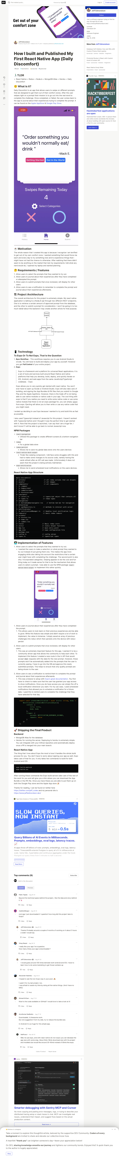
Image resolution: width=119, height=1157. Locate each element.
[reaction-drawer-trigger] (4, 78)
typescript (42, 69)
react (17, 69)
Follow (101, 15)
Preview (30, 888)
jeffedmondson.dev (59, 43)
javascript (33, 69)
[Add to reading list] (4, 92)
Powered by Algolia (59, 2)
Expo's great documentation (56, 679)
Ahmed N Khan (24, 998)
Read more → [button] (46, 1124)
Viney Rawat (23, 943)
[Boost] (4, 98)
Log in (100, 2)
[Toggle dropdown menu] (77, 798)
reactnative (24, 69)
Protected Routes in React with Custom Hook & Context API (99, 60)
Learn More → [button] (92, 127)
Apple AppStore (37, 103)
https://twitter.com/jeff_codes (26, 790)
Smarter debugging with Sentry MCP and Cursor (45, 1107)
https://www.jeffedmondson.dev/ (27, 793)
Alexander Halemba (25, 976)
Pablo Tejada (23, 895)
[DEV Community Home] (3, 2)
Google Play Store (53, 103)
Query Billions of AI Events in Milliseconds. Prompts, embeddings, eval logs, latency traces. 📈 (44, 840)
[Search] (9, 2)
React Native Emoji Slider (95, 68)
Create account (110, 2)
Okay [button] (9, 1153)
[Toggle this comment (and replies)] (15, 897)
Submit (21, 888)
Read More (18, 864)
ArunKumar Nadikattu (26, 1014)
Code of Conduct (41, 1051)
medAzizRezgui (24, 911)
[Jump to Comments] (4, 85)
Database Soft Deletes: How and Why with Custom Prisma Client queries (100, 51)
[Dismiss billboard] (115, 1129)
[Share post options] (4, 104)
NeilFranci (24, 1034)
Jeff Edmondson (24, 42)
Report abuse (52, 1051)
